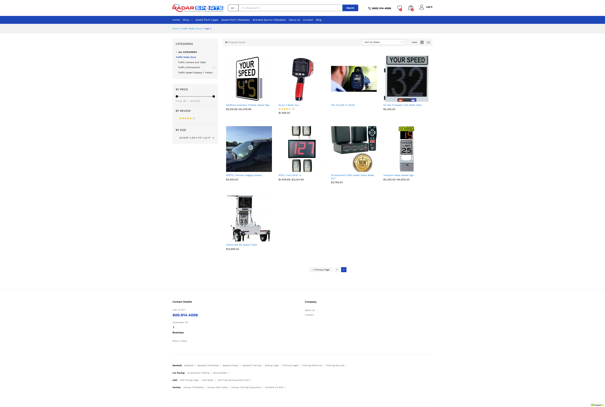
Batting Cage (271, 365)
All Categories (187, 52)
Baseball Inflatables (208, 365)
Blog (318, 20)
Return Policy (180, 341)
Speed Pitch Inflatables (235, 20)
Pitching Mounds (335, 365)
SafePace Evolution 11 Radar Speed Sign (247, 105)
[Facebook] (173, 327)
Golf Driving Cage (189, 380)
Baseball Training (252, 365)
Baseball (188, 365)
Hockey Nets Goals (217, 387)
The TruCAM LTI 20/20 (343, 105)
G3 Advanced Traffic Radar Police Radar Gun (352, 176)
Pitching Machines (312, 365)
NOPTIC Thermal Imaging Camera (244, 175)
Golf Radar (208, 380)
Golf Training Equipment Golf (233, 380)
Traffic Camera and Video (192, 62)
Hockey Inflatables (193, 387)
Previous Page (321, 269)
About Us (294, 20)
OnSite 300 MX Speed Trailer (241, 244)
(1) (187, 118)
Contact (308, 20)
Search (350, 8)
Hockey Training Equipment (246, 387)
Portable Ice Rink (274, 387)
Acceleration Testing (198, 373)
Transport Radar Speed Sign (398, 175)
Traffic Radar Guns (191, 28)
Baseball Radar (231, 365)
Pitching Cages (290, 365)
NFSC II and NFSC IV (290, 175)
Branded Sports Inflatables (269, 20)
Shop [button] (186, 20)
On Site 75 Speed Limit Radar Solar (402, 105)
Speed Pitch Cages (207, 20)
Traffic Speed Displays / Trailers (195, 72)
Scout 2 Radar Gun (289, 105)
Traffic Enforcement (189, 67)
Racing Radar (220, 373)
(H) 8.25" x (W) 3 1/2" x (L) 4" (194, 137)
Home (176, 20)
